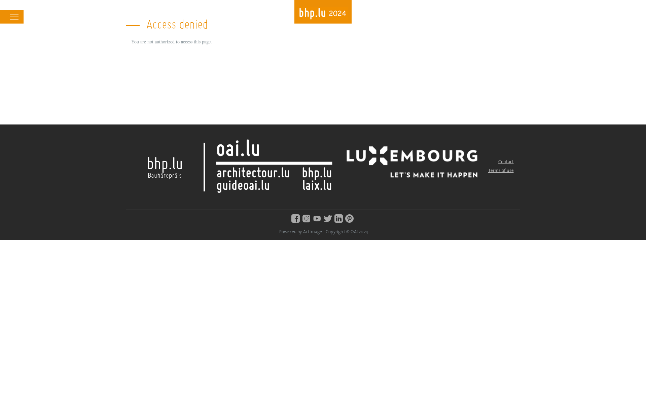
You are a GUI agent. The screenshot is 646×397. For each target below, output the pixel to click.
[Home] (323, 14)
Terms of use (501, 171)
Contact (506, 162)
